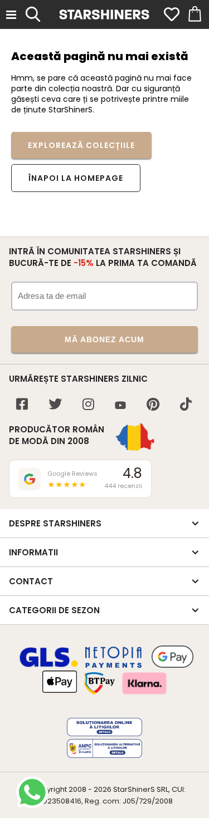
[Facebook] (22, 405)
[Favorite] (171, 14)
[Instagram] (88, 405)
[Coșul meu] (194, 14)
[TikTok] (186, 405)
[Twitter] (55, 405)
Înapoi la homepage (75, 178)
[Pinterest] (153, 405)
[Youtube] (120, 406)
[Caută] (33, 13)
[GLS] (49, 665)
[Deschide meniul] (11, 14)
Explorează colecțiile (81, 145)
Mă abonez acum (104, 339)
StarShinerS (134, 789)
